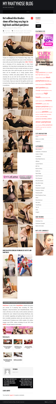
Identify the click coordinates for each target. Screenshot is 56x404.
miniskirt (39, 104)
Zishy (37, 209)
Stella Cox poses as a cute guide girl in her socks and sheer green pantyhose (10, 382)
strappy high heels (43, 127)
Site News (38, 202)
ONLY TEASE (29, 62)
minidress (48, 101)
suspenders (49, 127)
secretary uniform (46, 118)
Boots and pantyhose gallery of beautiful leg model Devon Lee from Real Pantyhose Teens (25, 382)
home (37, 136)
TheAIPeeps (38, 204)
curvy (50, 90)
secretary (49, 114)
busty (4, 32)
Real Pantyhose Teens (41, 195)
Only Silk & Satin (39, 183)
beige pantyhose (40, 72)
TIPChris (20, 27)
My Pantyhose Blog (18, 4)
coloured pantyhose (45, 90)
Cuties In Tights (39, 154)
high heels (8, 32)
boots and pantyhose (40, 84)
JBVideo (37, 161)
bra (47, 84)
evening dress (38, 93)
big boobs (47, 72)
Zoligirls (37, 212)
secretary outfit (39, 116)
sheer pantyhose (19, 32)
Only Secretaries (39, 180)
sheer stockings (39, 125)
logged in (11, 395)
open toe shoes (39, 112)
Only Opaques (39, 178)
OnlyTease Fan (39, 221)
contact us (38, 141)
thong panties (27, 32)
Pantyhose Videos (40, 190)
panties (45, 112)
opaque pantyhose (42, 106)
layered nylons (42, 100)
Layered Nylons (39, 163)
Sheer (37, 197)
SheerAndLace (39, 200)
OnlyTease (6, 305)
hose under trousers (44, 97)
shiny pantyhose (47, 125)
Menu (28, 12)
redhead (13, 32)
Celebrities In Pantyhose (41, 151)
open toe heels (39, 108)
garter (42, 93)
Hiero (46, 402)
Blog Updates (39, 149)
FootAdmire (38, 156)
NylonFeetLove (39, 175)
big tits (21, 30)
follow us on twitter (40, 139)
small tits (38, 127)
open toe (50, 106)
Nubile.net (38, 171)
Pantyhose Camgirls (40, 188)
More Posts (15, 372)
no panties (44, 103)
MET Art (37, 166)
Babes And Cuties (40, 225)
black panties (43, 77)
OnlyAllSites (19, 305)
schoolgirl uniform (43, 114)
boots (50, 81)
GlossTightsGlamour (40, 158)
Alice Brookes (16, 30)
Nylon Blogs (38, 173)
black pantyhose (27, 30)
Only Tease (7, 30)
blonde (46, 81)
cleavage (38, 90)
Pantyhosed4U (39, 192)
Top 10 (37, 207)
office (48, 103)
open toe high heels (46, 108)
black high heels (39, 74)
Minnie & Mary (39, 168)
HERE (4, 324)
